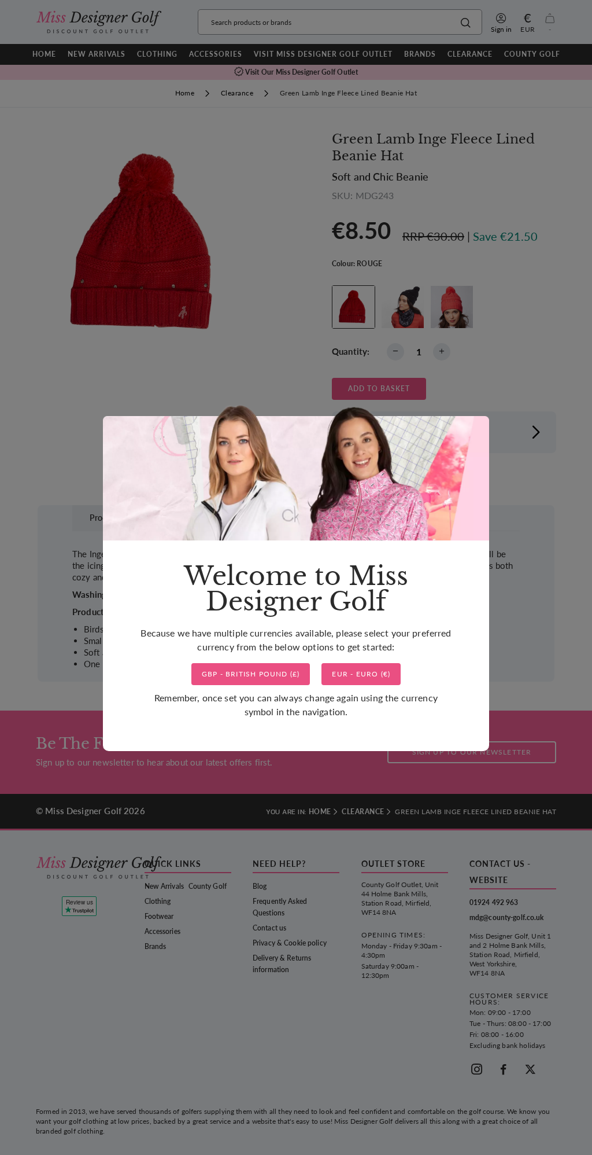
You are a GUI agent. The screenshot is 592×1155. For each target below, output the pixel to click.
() (251, 674)
